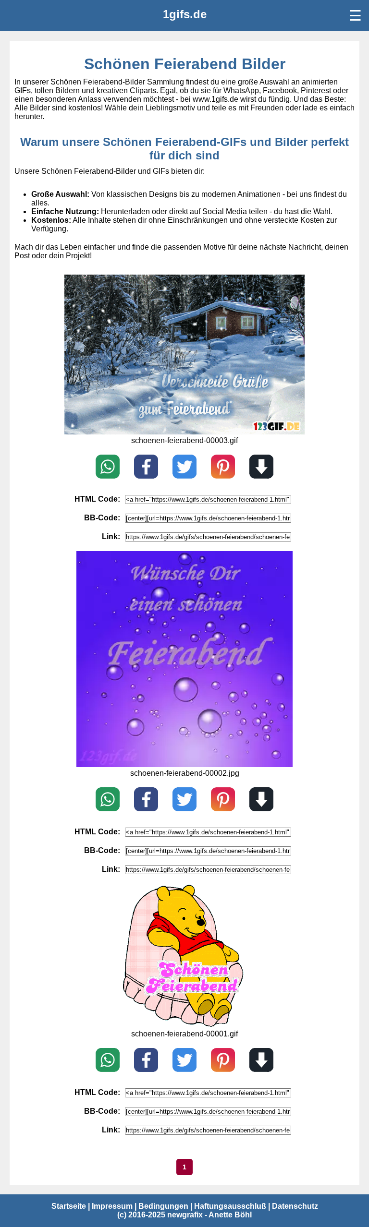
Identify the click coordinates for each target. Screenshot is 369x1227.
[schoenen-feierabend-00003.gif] (184, 432)
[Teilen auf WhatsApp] (107, 467)
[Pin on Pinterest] (223, 467)
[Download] (261, 467)
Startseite (68, 1206)
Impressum (112, 1206)
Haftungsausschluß (230, 1206)
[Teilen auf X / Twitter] (184, 467)
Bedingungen (163, 1206)
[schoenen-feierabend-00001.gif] (184, 1025)
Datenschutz (295, 1206)
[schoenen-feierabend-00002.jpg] (184, 764)
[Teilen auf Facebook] (146, 467)
